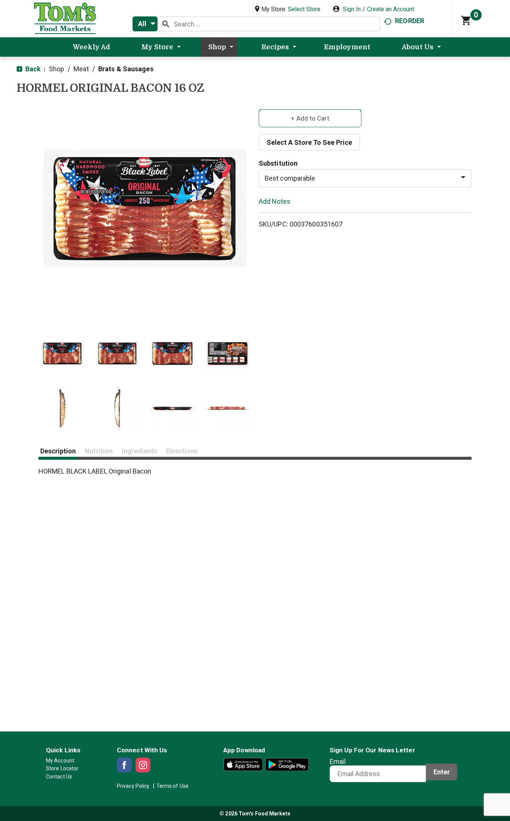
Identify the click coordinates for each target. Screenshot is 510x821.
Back (32, 69)
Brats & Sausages (125, 69)
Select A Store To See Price (309, 142)
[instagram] (143, 765)
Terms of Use (172, 786)
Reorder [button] (409, 21)
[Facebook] (124, 765)
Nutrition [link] (99, 451)
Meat (81, 69)
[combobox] (145, 23)
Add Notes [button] (274, 201)
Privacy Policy (133, 786)
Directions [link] (182, 451)
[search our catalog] (166, 23)
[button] (62, 353)
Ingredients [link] (139, 451)
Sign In (352, 9)
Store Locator (62, 768)
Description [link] (58, 451)
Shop (56, 69)
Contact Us (59, 777)
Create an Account (390, 9)
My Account (60, 761)
